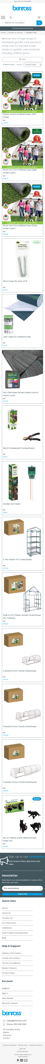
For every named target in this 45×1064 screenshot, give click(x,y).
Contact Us (7, 918)
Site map (22, 1049)
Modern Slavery (9, 968)
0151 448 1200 (20, 1024)
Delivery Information (11, 953)
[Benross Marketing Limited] (22, 1013)
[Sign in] (39, 17)
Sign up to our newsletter (22, 1)
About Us (6, 913)
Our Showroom (9, 923)
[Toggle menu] (3, 17)
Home (3, 32)
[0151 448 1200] (11, 17)
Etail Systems (23, 1056)
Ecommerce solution (22, 1054)
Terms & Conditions (11, 963)
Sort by (19, 65)
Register (6, 989)
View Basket (7, 998)
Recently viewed (9, 1003)
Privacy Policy (8, 973)
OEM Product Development (15, 933)
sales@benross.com (17, 1021)
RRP (4, 120)
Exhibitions (7, 928)
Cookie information (11, 958)
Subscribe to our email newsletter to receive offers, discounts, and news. (22, 881)
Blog (4, 938)
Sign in (5, 993)
